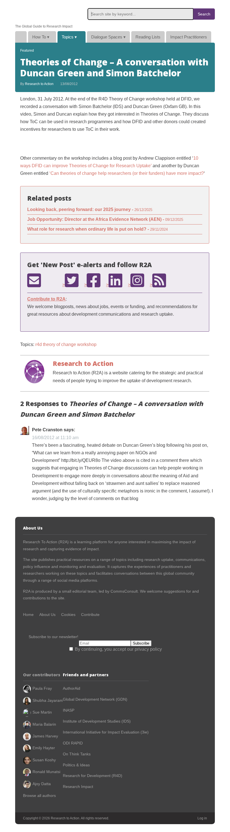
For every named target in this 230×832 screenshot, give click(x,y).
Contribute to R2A (46, 299)
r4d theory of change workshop (65, 344)
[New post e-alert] (34, 280)
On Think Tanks (77, 754)
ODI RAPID (73, 743)
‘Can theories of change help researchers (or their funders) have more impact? (126, 173)
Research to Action (41, 12)
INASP (68, 710)
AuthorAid (71, 688)
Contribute (90, 614)
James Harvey (45, 736)
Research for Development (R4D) (92, 775)
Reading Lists (147, 37)
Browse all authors (39, 795)
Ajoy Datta (42, 783)
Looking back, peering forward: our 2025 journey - (89, 209)
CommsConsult (123, 591)
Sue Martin (42, 712)
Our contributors (41, 674)
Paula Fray (42, 688)
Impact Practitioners (188, 37)
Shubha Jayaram (48, 700)
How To (40, 37)
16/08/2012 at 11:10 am (55, 437)
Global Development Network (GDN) (95, 699)
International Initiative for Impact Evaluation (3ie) (106, 732)
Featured (27, 50)
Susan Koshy (44, 760)
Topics (69, 37)
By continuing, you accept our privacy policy (118, 649)
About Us (47, 614)
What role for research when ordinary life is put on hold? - (97, 229)
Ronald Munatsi (46, 771)
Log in (202, 818)
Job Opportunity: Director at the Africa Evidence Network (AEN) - (105, 219)
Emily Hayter (44, 748)
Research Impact (78, 786)
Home (21, 37)
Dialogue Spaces (108, 37)
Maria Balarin (44, 724)
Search (204, 14)
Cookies (68, 614)
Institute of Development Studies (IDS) (97, 721)
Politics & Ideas (76, 765)
